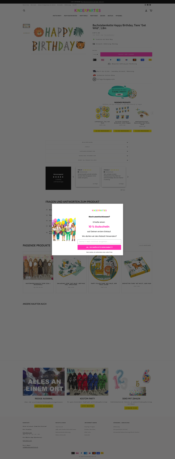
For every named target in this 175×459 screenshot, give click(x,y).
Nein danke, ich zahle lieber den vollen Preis (99, 252)
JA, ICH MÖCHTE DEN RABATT (99, 247)
